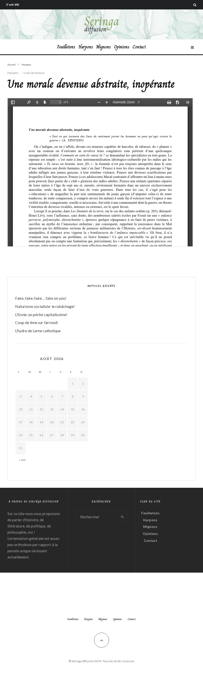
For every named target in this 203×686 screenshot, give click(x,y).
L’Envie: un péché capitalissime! (41, 314)
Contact (139, 46)
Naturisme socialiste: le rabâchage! (45, 306)
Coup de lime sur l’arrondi (36, 322)
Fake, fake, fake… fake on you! (40, 298)
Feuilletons (66, 46)
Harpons (85, 46)
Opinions (121, 46)
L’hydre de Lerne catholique (38, 330)
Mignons (103, 46)
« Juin (22, 459)
